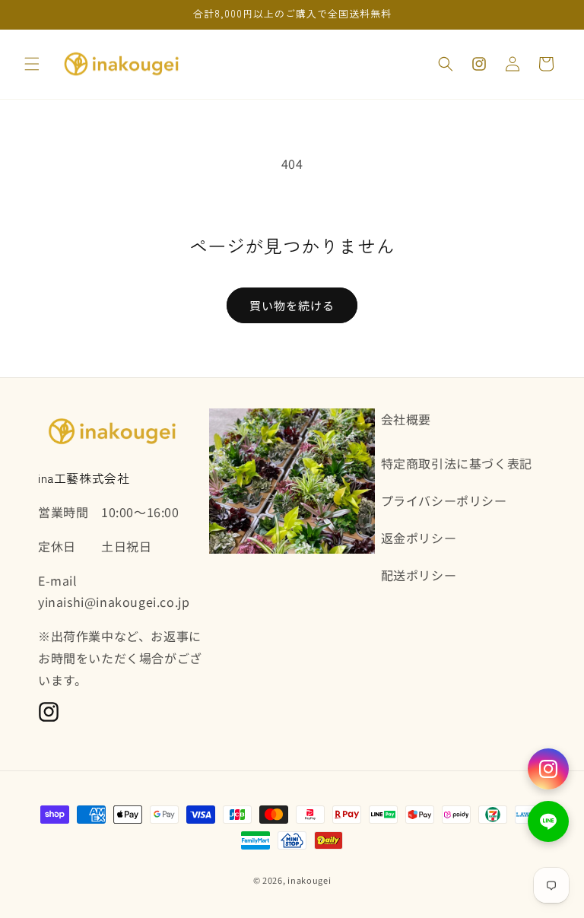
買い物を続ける (292, 305)
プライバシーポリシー (444, 500)
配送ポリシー (419, 575)
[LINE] (548, 821)
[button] (32, 64)
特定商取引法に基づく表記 (456, 463)
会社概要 (406, 419)
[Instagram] (548, 768)
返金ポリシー (419, 538)
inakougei (309, 880)
